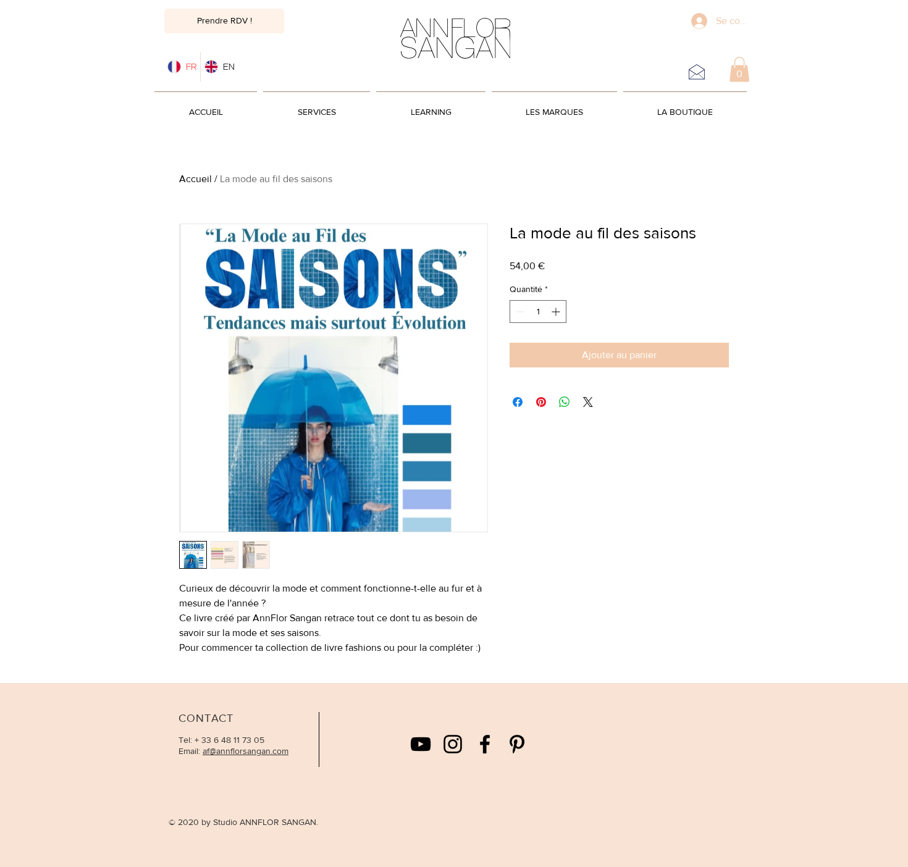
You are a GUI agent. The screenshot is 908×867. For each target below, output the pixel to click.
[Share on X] (588, 402)
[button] (739, 69)
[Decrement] (519, 311)
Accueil (195, 179)
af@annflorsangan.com (245, 751)
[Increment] (557, 311)
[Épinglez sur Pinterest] (541, 402)
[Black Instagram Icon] (452, 744)
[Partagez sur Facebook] (517, 402)
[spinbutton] (538, 311)
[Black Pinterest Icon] (517, 744)
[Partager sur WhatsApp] (564, 402)
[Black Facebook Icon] (485, 744)
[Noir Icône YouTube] (420, 744)
